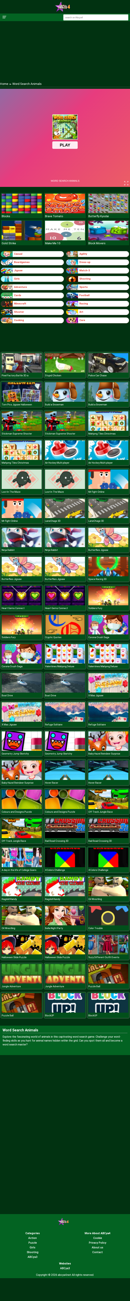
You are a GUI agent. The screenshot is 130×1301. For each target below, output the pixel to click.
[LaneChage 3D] (65, 517)
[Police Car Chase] (108, 371)
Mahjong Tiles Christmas (102, 433)
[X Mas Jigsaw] (108, 691)
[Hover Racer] (65, 779)
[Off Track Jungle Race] (108, 808)
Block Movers (96, 243)
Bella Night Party (54, 928)
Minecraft (20, 303)
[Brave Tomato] (65, 212)
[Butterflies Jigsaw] (108, 546)
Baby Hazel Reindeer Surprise (104, 753)
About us (97, 1247)
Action (32, 1238)
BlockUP (49, 1015)
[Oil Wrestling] (108, 895)
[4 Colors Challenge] (65, 866)
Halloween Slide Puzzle (14, 957)
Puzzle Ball (94, 986)
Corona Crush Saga (98, 637)
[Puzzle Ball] (108, 982)
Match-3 (84, 270)
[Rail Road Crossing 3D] (65, 837)
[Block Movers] (108, 239)
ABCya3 (32, 1257)
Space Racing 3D (97, 579)
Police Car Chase (97, 375)
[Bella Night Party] (65, 924)
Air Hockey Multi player (57, 462)
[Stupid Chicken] (65, 371)
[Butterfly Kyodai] (108, 212)
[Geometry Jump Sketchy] (22, 749)
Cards (17, 295)
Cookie (97, 1238)
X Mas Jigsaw (95, 695)
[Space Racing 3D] (108, 575)
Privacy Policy (97, 1242)
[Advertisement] (65, 48)
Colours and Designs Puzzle (17, 812)
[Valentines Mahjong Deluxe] (65, 662)
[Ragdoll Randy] (22, 895)
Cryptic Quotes (53, 637)
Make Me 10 (52, 243)
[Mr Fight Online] (108, 488)
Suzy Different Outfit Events (103, 957)
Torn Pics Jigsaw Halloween (17, 404)
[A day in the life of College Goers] (22, 866)
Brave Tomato (54, 216)
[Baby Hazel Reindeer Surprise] (108, 749)
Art (81, 311)
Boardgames (22, 262)
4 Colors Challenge (55, 870)
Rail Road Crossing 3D (57, 841)
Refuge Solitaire (53, 724)
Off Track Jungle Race (100, 812)
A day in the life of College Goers (19, 870)
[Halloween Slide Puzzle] (22, 953)
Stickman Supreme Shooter (17, 433)
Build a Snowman (54, 404)
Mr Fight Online (96, 491)
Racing (83, 303)
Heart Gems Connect (13, 608)
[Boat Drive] (22, 691)
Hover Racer (51, 782)
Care (82, 320)
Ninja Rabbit (8, 550)
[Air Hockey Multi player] (65, 459)
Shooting (85, 278)
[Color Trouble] (108, 924)
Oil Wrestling (95, 899)
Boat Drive (7, 695)
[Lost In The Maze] (22, 488)
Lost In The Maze (11, 491)
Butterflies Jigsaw (98, 550)
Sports (83, 287)
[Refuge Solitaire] (65, 720)
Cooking (19, 320)
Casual (18, 253)
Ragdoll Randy (9, 899)
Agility (83, 253)
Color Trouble (95, 928)
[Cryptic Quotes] (65, 633)
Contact (97, 1252)
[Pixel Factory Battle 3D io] (22, 371)
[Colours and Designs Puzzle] (22, 808)
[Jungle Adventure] (22, 982)
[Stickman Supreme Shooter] (22, 429)
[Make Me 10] (65, 239)
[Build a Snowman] (65, 400)
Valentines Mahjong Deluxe (59, 666)
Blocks (6, 216)
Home (4, 84)
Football (84, 295)
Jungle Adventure (11, 986)
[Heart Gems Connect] (22, 604)
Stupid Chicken (53, 375)
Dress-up (84, 262)
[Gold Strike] (22, 239)
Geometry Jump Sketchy (15, 753)
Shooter (19, 311)
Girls (17, 278)
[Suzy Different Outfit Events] (108, 953)
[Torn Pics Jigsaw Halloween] (22, 400)
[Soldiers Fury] (108, 604)
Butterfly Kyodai (98, 216)
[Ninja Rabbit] (22, 546)
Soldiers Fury (95, 608)
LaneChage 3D (53, 521)
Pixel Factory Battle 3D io (15, 375)
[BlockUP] (65, 1011)
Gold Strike (9, 243)
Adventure (20, 287)
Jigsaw (18, 270)
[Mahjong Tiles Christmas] (108, 429)
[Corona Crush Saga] (108, 633)
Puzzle (32, 1242)
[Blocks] (22, 212)
